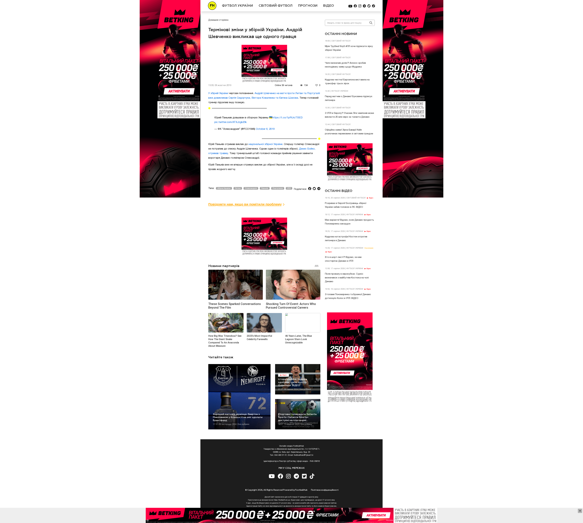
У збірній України (218, 93)
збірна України (223, 188)
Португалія (278, 188)
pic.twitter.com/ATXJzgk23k (230, 122)
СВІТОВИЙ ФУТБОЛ (275, 5)
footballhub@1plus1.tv (303, 455)
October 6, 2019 (265, 129)
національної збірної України (265, 144)
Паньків (264, 188)
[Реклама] (291, 515)
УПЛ (289, 188)
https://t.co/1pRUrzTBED (287, 118)
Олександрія (251, 188)
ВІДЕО (328, 5)
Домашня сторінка (218, 20)
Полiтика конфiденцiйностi (325, 490)
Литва (237, 188)
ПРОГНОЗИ (307, 5)
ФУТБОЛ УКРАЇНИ (237, 5)
